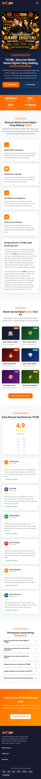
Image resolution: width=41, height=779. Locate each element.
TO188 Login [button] (12, 85)
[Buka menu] (37, 3)
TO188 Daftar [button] (31, 85)
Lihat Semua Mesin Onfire (20, 396)
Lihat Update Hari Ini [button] (20, 717)
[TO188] (7, 3)
